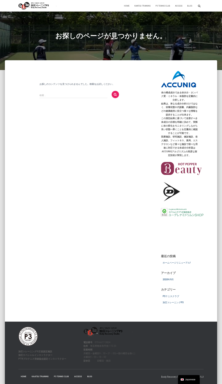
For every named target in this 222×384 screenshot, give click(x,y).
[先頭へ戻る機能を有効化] (215, 377)
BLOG (189, 6)
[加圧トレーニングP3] (37, 6)
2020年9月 (168, 279)
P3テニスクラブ (171, 296)
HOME (127, 6)
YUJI (201, 377)
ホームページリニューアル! (177, 262)
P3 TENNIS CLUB (163, 6)
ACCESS (178, 6)
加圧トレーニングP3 (173, 302)
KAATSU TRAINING (142, 6)
